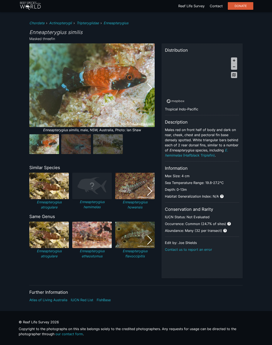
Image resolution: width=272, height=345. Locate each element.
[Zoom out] (234, 67)
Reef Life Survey (191, 6)
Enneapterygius (115, 23)
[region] (202, 80)
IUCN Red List (82, 300)
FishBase (104, 300)
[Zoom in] (234, 60)
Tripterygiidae (87, 23)
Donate (241, 6)
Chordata (36, 23)
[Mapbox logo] (175, 101)
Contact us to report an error (188, 249)
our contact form (69, 334)
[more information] (222, 196)
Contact (216, 6)
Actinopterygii (60, 23)
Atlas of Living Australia (48, 300)
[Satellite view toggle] (234, 75)
